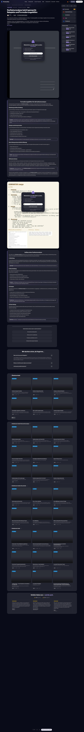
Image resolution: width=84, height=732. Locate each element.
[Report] (74, 6)
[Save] (67, 6)
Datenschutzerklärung (33, 59)
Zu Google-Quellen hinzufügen (22, 15)
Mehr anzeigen (9, 25)
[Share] (71, 6)
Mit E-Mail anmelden (33, 56)
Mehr (13, 417)
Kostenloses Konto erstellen (46, 729)
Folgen (15, 15)
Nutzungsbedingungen (37, 58)
